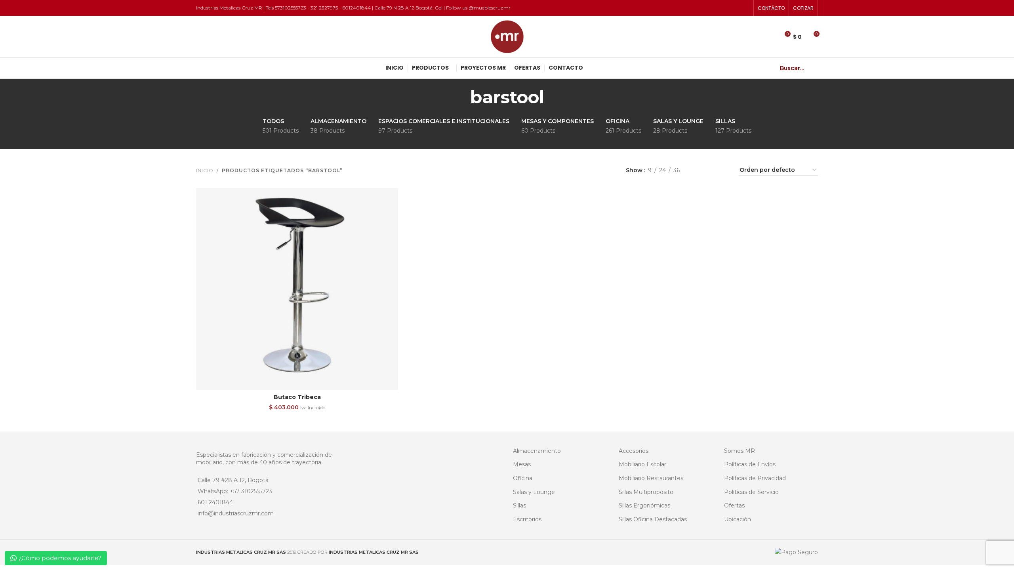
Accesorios (633, 450)
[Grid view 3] (710, 170)
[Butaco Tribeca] (297, 289)
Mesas (522, 464)
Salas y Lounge (534, 492)
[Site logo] (507, 36)
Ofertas (734, 505)
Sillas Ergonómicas (644, 505)
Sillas (519, 505)
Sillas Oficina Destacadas (653, 519)
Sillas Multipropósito (646, 492)
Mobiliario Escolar (642, 464)
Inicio (204, 170)
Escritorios (527, 519)
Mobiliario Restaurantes (651, 478)
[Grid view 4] (723, 170)
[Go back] (460, 97)
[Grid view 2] (698, 170)
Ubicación (737, 519)
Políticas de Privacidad (755, 478)
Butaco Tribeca (297, 397)
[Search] (815, 68)
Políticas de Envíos (750, 464)
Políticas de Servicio (751, 492)
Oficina (522, 478)
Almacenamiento (537, 450)
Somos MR (739, 450)
